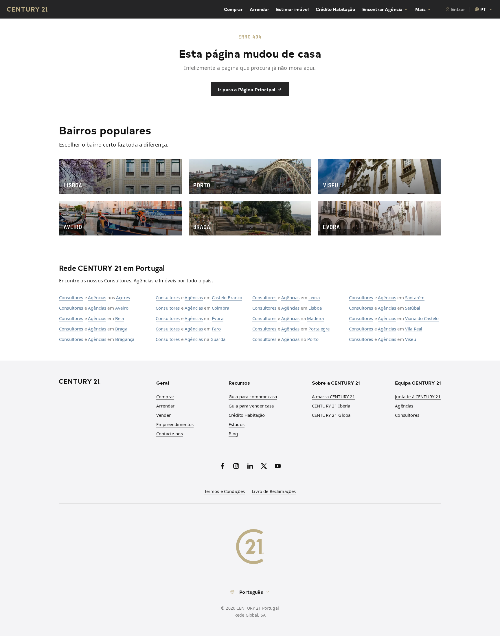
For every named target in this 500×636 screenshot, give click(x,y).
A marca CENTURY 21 (333, 396)
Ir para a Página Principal (246, 89)
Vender (163, 415)
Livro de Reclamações (274, 491)
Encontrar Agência (382, 9)
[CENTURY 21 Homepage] (104, 381)
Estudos (237, 424)
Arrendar (259, 9)
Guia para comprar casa (253, 396)
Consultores (71, 297)
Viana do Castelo (422, 318)
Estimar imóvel (292, 9)
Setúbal (412, 308)
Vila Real (413, 329)
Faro (216, 329)
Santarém (414, 297)
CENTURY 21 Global (332, 415)
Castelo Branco (227, 297)
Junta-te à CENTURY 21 (418, 396)
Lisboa (315, 308)
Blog (233, 433)
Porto (313, 339)
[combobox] (484, 9)
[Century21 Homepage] (27, 9)
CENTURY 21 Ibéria (331, 406)
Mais (420, 9)
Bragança (124, 339)
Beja (119, 318)
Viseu (410, 339)
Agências (97, 297)
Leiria (314, 297)
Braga (121, 329)
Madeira (315, 318)
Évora (217, 318)
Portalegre (319, 329)
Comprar (233, 9)
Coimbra (220, 308)
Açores (123, 297)
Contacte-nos (169, 433)
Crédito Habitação (335, 9)
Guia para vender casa (251, 406)
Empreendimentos (175, 424)
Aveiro (121, 308)
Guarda (217, 339)
